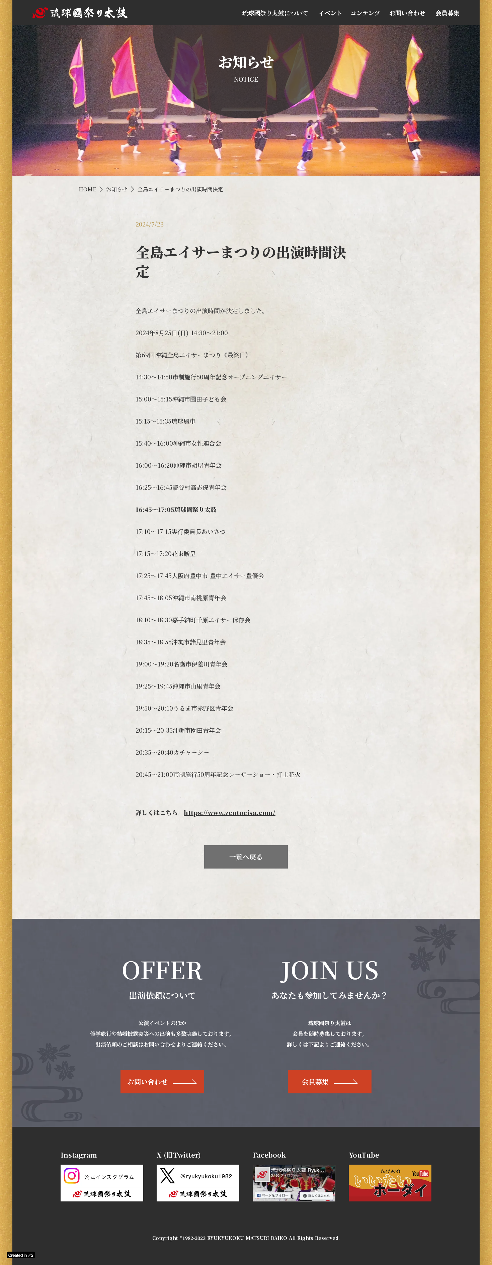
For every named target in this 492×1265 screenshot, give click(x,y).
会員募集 (447, 13)
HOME (87, 189)
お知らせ (117, 189)
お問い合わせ (407, 13)
